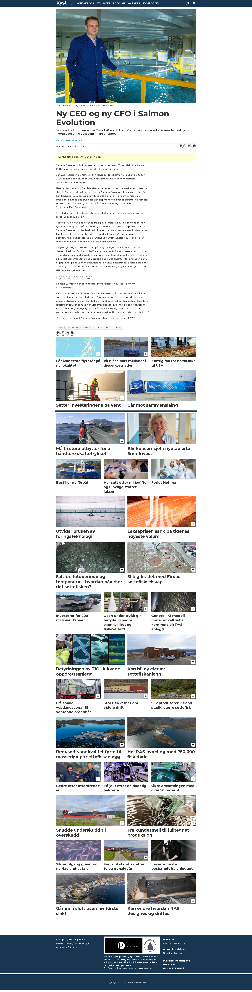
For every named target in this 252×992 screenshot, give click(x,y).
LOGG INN (119, 3)
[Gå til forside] (65, 3)
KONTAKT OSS (85, 3)
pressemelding (100, 328)
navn (60, 328)
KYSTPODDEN (151, 3)
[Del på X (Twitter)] (185, 146)
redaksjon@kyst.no (67, 947)
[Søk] (187, 3)
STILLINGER (103, 3)
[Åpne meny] (194, 3)
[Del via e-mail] (194, 146)
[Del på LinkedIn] (189, 146)
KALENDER (134, 3)
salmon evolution (77, 328)
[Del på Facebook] (181, 146)
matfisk (117, 328)
